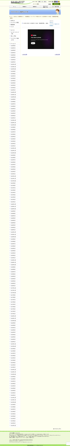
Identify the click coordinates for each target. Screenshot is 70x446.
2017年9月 (13, 295)
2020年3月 (13, 225)
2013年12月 (13, 397)
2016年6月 (13, 330)
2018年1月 (13, 285)
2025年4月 (13, 83)
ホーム (10, 16)
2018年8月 (13, 269)
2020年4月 (13, 222)
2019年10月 (13, 236)
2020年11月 (13, 206)
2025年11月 (13, 66)
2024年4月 (13, 111)
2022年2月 (13, 171)
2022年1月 (13, 173)
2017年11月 (13, 290)
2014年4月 (13, 388)
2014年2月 (13, 392)
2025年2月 (13, 87)
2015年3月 (13, 362)
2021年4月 (13, 194)
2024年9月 (13, 99)
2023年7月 (13, 131)
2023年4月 (13, 138)
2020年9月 (13, 211)
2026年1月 (13, 62)
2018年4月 (13, 278)
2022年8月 (13, 157)
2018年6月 (13, 274)
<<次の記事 (24, 54)
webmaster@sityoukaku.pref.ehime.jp (26, 439)
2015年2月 (13, 365)
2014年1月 (13, 395)
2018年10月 (13, 264)
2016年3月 (13, 337)
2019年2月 (13, 255)
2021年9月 (13, 183)
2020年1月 (13, 229)
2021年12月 (13, 176)
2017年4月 (13, 306)
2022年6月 (13, 162)
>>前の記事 (57, 54)
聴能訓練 (13, 24)
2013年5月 (13, 413)
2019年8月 (13, 241)
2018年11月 (13, 262)
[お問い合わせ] (56, 4)
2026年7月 (13, 48)
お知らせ (13, 20)
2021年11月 (13, 178)
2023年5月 (13, 136)
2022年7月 (13, 159)
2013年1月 (13, 423)
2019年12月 (13, 232)
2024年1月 (13, 117)
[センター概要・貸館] (56, 6)
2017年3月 (13, 309)
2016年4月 (13, 334)
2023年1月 (13, 145)
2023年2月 (13, 143)
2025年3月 (13, 85)
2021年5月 (13, 192)
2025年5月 (13, 80)
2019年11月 (13, 234)
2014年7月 (13, 381)
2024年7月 (13, 103)
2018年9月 (13, 267)
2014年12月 (13, 369)
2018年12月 (13, 260)
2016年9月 (13, 323)
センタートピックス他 (15, 33)
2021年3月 (13, 197)
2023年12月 (13, 120)
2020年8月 (13, 213)
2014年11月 (13, 371)
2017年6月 (13, 302)
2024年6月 (13, 106)
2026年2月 (13, 59)
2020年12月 (13, 204)
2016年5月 (13, 332)
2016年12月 (13, 316)
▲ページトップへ (57, 428)
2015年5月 (13, 357)
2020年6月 (13, 218)
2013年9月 (13, 404)
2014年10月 (13, 374)
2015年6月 (13, 355)
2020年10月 (13, 208)
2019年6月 (13, 246)
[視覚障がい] (25, 6)
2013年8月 (13, 406)
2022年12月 (13, 148)
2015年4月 (13, 360)
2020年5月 (13, 220)
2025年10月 (13, 69)
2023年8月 (13, 129)
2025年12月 (13, 64)
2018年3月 (13, 281)
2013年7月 (13, 409)
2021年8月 (13, 185)
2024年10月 (13, 97)
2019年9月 (13, 239)
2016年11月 (13, 318)
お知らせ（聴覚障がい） (19, 16)
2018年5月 (13, 276)
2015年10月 (13, 346)
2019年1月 (13, 257)
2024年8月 (13, 101)
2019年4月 (13, 250)
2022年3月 (13, 169)
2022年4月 (13, 166)
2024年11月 (13, 94)
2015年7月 (13, 353)
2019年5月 (13, 248)
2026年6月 (13, 50)
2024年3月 (13, 113)
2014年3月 (13, 390)
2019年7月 (13, 243)
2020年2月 (13, 227)
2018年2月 (13, 283)
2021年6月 (13, 190)
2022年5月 (13, 164)
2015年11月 (13, 344)
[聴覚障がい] (35, 6)
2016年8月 (13, 325)
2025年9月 (13, 71)
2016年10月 (13, 320)
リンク (12, 26)
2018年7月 (13, 271)
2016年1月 (13, 341)
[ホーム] (14, 6)
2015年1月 (13, 367)
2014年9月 (13, 376)
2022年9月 (13, 155)
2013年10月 (13, 402)
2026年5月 (13, 52)
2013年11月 (13, 399)
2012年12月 (13, 425)
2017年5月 (13, 304)
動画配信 (27, 16)
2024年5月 (13, 108)
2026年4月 (13, 55)
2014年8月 (13, 378)
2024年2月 (13, 115)
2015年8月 (13, 351)
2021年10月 (13, 180)
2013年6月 (13, 411)
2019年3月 (13, 253)
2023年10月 (13, 124)
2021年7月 (13, 187)
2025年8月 (13, 73)
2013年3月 (13, 418)
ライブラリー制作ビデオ (36, 16)
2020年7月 (13, 215)
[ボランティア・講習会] (45, 6)
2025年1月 (13, 90)
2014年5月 (13, 385)
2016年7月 (13, 327)
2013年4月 (13, 416)
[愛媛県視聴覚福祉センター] (21, 2)
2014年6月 (13, 383)
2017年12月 (13, 288)
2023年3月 (13, 141)
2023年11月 (13, 122)
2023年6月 (13, 134)
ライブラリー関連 (15, 22)
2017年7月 (13, 299)
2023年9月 (13, 127)
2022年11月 (13, 150)
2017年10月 (13, 292)
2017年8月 (13, 297)
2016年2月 (13, 339)
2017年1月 (13, 313)
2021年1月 (13, 201)
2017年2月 (13, 311)
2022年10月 (13, 152)
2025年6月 (13, 78)
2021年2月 (13, 199)
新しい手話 (13, 36)
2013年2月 (13, 420)
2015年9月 (13, 348)
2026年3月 (13, 57)
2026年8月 (13, 45)
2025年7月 (13, 76)
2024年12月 (13, 92)
